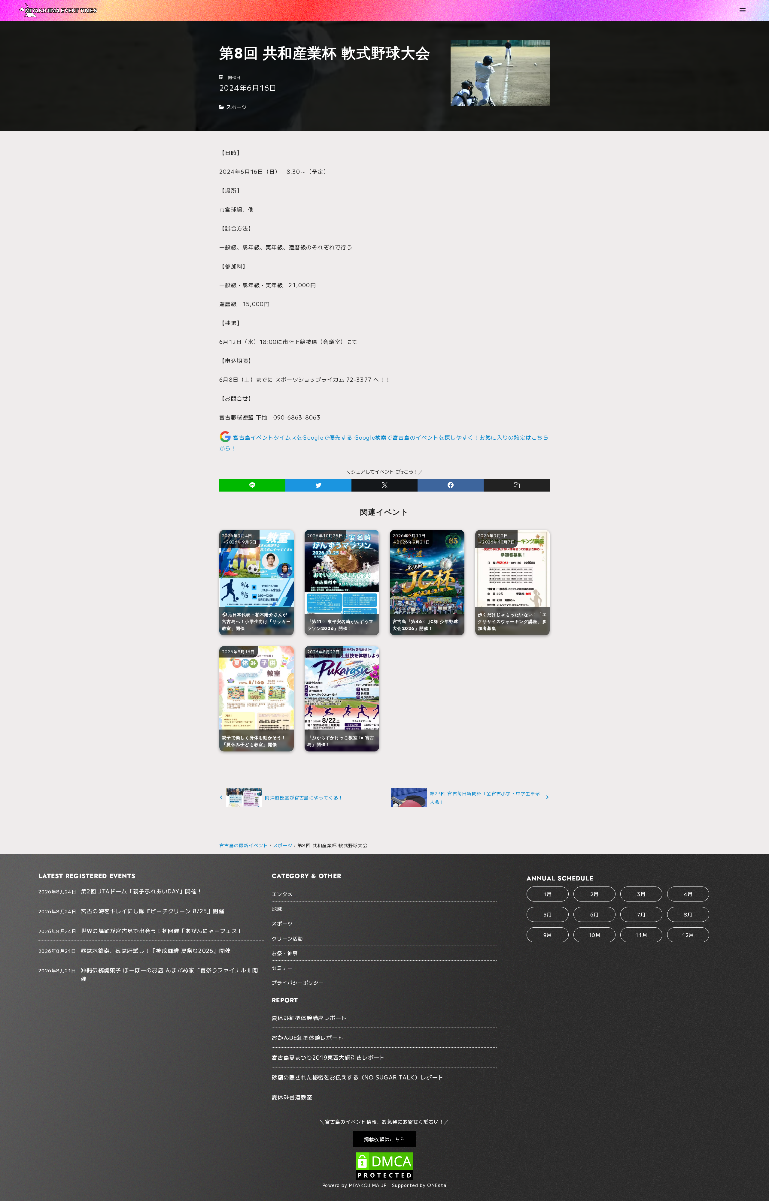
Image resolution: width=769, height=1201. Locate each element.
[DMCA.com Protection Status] (384, 1177)
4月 (688, 894)
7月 (641, 914)
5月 (547, 914)
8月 (688, 914)
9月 (547, 934)
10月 (594, 934)
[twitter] (318, 485)
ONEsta (436, 1185)
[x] (384, 485)
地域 (277, 908)
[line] (252, 485)
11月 (641, 934)
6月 (594, 914)
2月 (594, 894)
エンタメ (282, 894)
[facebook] (451, 485)
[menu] (742, 10)
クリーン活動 (287, 938)
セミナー (282, 967)
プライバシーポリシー (298, 982)
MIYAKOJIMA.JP (368, 1185)
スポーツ (236, 106)
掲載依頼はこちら (384, 1139)
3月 (641, 894)
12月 (688, 934)
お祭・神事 (285, 953)
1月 (547, 894)
